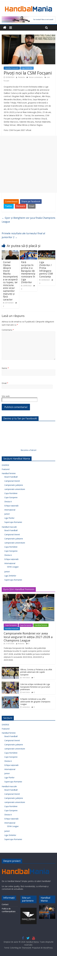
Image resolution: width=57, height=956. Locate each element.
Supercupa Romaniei (13, 522)
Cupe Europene (10, 497)
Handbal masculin (12, 68)
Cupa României (10, 493)
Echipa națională (11, 505)
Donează (20, 206)
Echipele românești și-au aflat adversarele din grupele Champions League (35, 701)
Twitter (8, 206)
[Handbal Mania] (5, 27)
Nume (5, 368)
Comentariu (8, 329)
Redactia (21, 77)
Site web (6, 396)
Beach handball (10, 477)
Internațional (9, 509)
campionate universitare (14, 489)
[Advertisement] (28, 164)
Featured (5, 469)
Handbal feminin (9, 473)
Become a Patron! (28, 450)
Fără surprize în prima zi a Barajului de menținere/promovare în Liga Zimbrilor (28, 272)
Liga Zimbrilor (27, 68)
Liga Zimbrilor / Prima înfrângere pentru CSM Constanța (46, 269)
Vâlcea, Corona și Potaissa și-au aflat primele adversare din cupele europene (36, 672)
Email (31, 206)
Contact (5, 904)
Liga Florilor (9, 518)
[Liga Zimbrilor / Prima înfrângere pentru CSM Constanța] (46, 251)
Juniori (7, 514)
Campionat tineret (12, 481)
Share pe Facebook (30, 201)
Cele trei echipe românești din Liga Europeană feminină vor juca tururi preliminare (35, 687)
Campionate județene (13, 485)
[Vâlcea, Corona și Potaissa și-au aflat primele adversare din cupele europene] (10, 668)
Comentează (11, 201)
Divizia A (8, 501)
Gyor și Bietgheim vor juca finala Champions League (28, 219)
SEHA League (13, 566)
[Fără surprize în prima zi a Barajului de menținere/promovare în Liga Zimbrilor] (28, 251)
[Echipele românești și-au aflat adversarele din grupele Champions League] (10, 698)
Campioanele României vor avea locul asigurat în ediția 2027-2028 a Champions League (28, 636)
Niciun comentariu (36, 77)
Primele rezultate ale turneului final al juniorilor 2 (23, 235)
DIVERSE (5, 465)
